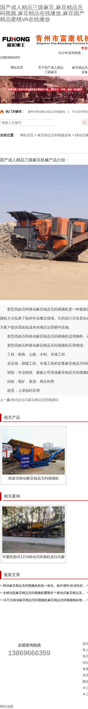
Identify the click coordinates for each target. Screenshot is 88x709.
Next (81, 89)
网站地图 (7, 706)
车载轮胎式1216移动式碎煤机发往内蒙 (33, 557)
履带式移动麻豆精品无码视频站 (47, 111)
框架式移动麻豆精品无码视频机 (33, 478)
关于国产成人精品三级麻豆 (49, 621)
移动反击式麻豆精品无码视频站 (34, 400)
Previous (6, 89)
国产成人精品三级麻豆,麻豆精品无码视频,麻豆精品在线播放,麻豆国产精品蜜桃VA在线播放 (42, 13)
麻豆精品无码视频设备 (54, 135)
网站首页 (26, 135)
